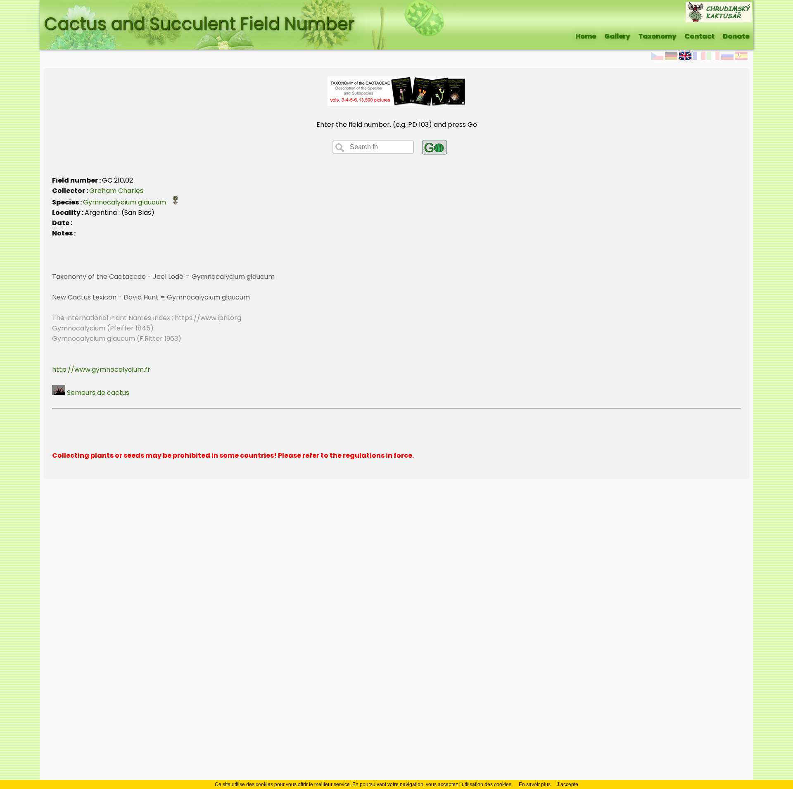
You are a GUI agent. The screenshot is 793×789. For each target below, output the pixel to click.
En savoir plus (535, 784)
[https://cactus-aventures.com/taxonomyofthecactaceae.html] (397, 104)
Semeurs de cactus (97, 392)
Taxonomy (657, 36)
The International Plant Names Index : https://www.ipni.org (146, 318)
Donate (736, 36)
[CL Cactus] (719, 7)
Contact (699, 36)
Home (585, 36)
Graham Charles (116, 190)
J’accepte (567, 784)
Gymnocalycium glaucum (127, 202)
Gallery (617, 36)
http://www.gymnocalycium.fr (101, 369)
